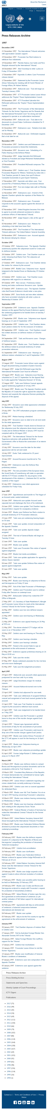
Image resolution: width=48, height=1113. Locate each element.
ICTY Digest (11, 992)
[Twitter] (19, 1102)
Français (19, 8)
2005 (9, 1042)
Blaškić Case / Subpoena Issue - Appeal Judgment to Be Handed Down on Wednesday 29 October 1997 (23, 271)
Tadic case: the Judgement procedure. (27, 667)
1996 (9, 1071)
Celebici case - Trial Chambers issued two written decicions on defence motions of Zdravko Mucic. (24, 332)
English (10, 8)
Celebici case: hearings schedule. (25, 639)
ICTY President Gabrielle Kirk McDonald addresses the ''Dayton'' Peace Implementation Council (23, 103)
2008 (9, 1032)
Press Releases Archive (16, 973)
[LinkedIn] (33, 1102)
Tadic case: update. (20, 541)
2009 (9, 1029)
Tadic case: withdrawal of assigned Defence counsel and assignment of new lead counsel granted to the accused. (24, 698)
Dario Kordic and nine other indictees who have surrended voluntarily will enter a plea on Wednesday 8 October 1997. (22, 297)
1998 (9, 1065)
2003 (9, 1049)
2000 (9, 1058)
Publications (11, 997)
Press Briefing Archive (15, 978)
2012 (9, 1020)
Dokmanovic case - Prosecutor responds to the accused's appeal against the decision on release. (23, 203)
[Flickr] (28, 1102)
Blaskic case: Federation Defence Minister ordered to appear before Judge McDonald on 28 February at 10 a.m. (23, 857)
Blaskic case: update (24, 913)
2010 (9, 1026)
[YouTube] (24, 1102)
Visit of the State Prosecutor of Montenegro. (29, 586)
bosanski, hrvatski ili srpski (34, 8)
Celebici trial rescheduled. (25, 945)
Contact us (8, 1095)
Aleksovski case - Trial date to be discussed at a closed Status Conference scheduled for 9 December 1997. (23, 122)
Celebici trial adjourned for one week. (28, 692)
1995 (9, 1075)
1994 (9, 1078)
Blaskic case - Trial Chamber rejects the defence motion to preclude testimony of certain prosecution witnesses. (23, 346)
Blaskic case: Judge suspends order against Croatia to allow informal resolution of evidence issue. (22, 874)
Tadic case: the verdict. (21, 657)
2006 (9, 1039)
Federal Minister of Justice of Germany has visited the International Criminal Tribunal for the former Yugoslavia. (24, 812)
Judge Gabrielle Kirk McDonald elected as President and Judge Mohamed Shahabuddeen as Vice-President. (23, 158)
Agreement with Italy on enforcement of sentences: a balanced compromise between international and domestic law (23, 907)
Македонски (40, 11)
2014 (9, 1013)
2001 (9, 1055)
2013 (9, 1016)
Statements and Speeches (16, 983)
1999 (9, 1062)
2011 (9, 1023)
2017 (9, 1003)
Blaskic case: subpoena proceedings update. (30, 750)
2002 (9, 1052)
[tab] (24, 972)
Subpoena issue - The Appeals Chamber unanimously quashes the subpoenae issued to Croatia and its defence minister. (24, 248)
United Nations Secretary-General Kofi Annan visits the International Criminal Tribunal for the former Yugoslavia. (23, 865)
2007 (9, 1036)
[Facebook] (15, 1102)
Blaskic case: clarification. (26, 851)
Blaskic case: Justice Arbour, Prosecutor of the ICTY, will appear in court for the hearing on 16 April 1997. (23, 738)
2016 (9, 1007)
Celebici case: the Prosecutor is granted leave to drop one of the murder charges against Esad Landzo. (22, 718)
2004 (9, 1045)
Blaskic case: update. (20, 545)
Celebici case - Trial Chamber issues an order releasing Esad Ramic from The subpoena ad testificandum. (23, 257)
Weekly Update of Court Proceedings (21, 988)
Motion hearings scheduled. (23, 416)
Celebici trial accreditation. (26, 848)
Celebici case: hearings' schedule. (25, 642)
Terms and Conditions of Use (25, 1095)
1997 (9, 1068)
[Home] (26, 17)
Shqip (31, 11)
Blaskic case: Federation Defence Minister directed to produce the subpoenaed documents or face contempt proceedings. (23, 826)
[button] (30, 19)
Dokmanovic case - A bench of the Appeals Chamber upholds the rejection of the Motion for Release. (23, 195)
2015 (9, 1010)
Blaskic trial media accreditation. (25, 554)
